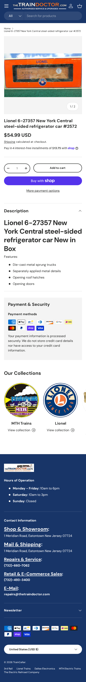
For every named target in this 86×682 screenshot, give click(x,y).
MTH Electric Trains (70, 668)
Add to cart (57, 168)
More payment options (43, 191)
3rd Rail (8, 668)
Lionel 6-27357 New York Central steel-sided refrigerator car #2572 (42, 31)
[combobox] (43, 16)
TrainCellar (19, 662)
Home (7, 28)
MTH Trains (21, 423)
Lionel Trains (24, 668)
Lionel (60, 423)
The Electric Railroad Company (21, 672)
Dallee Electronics (45, 668)
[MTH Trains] (21, 400)
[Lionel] (60, 400)
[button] (79, 6)
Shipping (9, 142)
